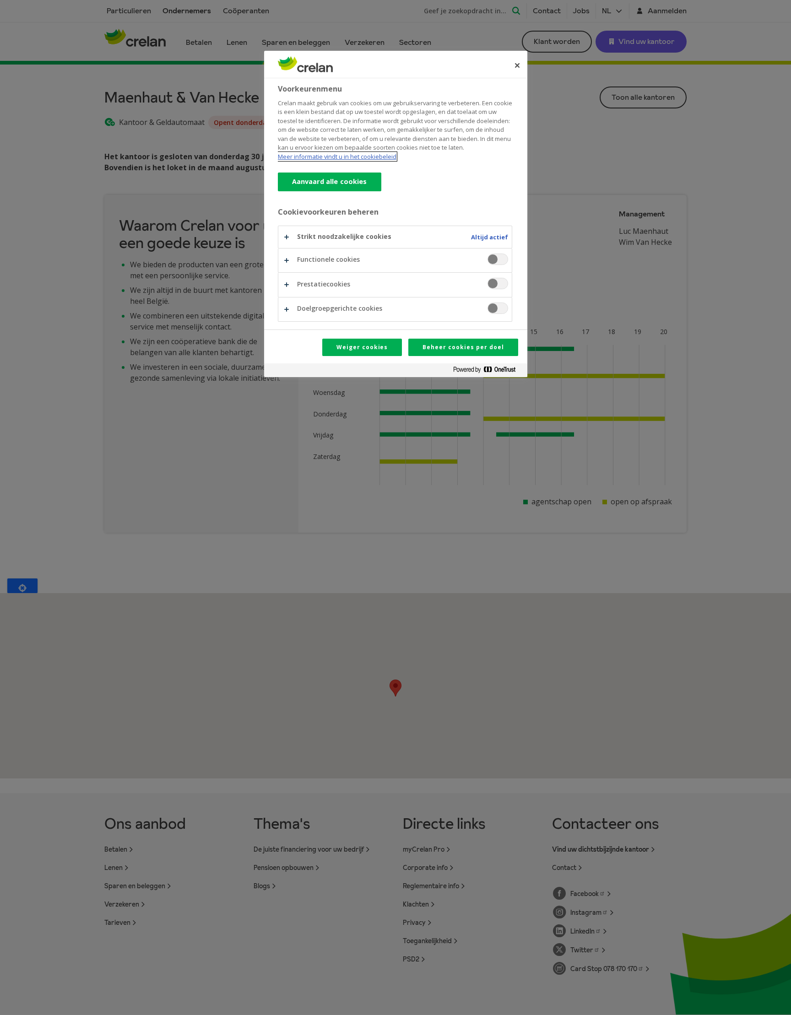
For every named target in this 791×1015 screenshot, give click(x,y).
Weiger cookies (362, 347)
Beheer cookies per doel (463, 347)
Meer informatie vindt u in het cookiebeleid (337, 156)
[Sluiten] (517, 65)
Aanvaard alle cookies (329, 181)
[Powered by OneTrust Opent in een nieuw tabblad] (488, 371)
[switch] (498, 259)
